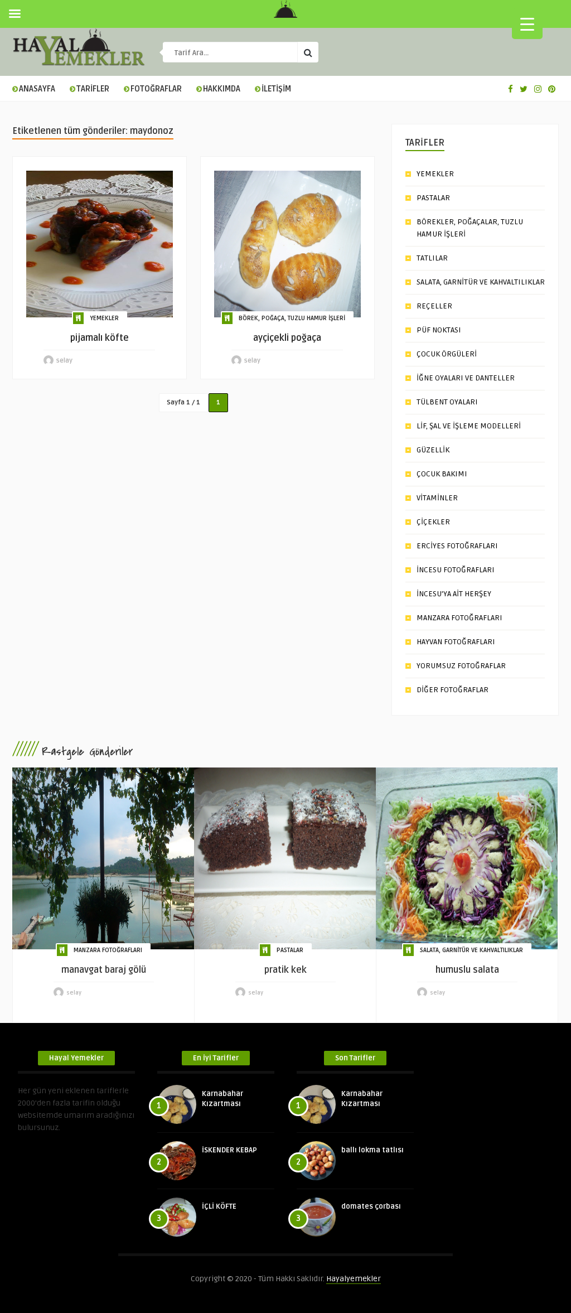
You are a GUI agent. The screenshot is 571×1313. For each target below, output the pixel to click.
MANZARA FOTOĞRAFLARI (459, 617)
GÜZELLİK (433, 450)
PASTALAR (433, 197)
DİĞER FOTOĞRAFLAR (452, 689)
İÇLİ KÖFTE (219, 1206)
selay (64, 360)
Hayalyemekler (353, 1278)
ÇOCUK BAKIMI (442, 474)
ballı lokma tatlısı (372, 1150)
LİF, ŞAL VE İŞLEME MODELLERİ (469, 426)
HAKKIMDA (221, 89)
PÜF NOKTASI (439, 330)
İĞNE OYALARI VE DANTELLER (466, 378)
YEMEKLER (104, 318)
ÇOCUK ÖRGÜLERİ (447, 354)
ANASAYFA (37, 89)
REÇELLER (434, 306)
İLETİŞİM (276, 89)
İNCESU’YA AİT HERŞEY (454, 593)
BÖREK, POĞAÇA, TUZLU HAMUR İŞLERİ (292, 318)
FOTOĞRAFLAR (156, 89)
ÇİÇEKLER (433, 522)
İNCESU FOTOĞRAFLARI (456, 570)
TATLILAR (432, 258)
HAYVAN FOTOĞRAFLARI (456, 641)
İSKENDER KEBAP (229, 1150)
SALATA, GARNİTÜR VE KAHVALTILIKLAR (481, 282)
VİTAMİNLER (437, 498)
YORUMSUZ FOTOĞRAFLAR (461, 665)
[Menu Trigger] (527, 23)
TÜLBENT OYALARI (447, 402)
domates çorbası (371, 1206)
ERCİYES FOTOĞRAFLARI (457, 546)
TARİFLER (92, 89)
